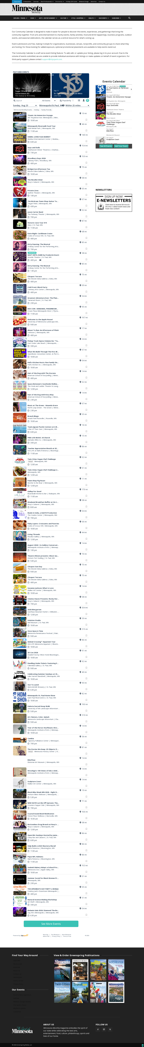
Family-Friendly (46, 110)
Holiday (36, 110)
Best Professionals (46, 1)
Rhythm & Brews (19, 1008)
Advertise (94, 1)
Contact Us (102, 1)
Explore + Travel (19, 18)
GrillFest (16, 998)
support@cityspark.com (52, 59)
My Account (17, 964)
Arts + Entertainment (47, 18)
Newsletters (17, 977)
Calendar (36, 1)
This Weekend (55, 934)
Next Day (46, 934)
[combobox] (49, 100)
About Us (16, 971)
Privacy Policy (56, 936)
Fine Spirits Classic (20, 1005)
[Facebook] (98, 1029)
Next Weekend (66, 934)
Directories (58, 1)
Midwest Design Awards (22, 1002)
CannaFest (17, 1012)
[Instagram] (104, 1029)
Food (32, 18)
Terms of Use (67, 936)
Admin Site (46, 936)
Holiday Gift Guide (71, 1)
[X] (110, 1029)
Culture (63, 18)
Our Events (103, 18)
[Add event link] (87, 100)
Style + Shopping (77, 18)
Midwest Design (84, 1)
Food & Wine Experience (22, 995)
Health (91, 18)
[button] (129, 18)
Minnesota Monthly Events (23, 110)
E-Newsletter (27, 1)
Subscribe (17, 1)
